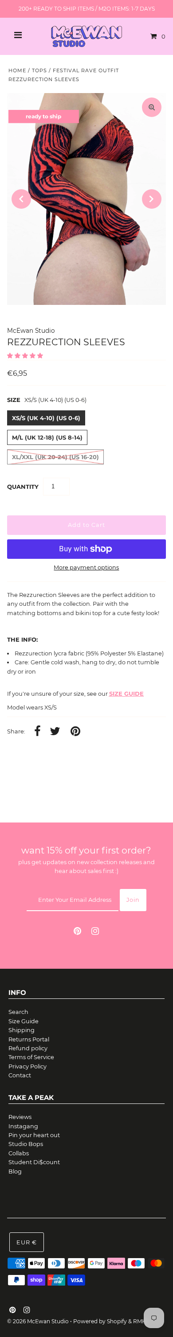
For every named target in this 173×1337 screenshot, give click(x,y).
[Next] (151, 199)
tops (39, 70)
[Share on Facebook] (37, 732)
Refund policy (27, 1048)
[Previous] (21, 199)
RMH (139, 1321)
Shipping (21, 1030)
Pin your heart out (34, 1135)
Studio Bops (25, 1144)
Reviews (19, 1117)
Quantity (23, 486)
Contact (19, 1075)
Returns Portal (28, 1039)
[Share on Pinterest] (75, 732)
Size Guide (23, 1021)
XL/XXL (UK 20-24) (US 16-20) (55, 456)
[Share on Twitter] (55, 732)
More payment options (86, 567)
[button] (25, 355)
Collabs (18, 1153)
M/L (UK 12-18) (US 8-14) (47, 437)
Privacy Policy (27, 1066)
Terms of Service (31, 1057)
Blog (15, 1171)
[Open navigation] (18, 36)
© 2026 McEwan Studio (38, 1321)
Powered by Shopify (100, 1321)
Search (18, 1012)
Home (17, 70)
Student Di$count (34, 1162)
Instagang (23, 1126)
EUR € (26, 1242)
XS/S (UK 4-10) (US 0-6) (46, 417)
